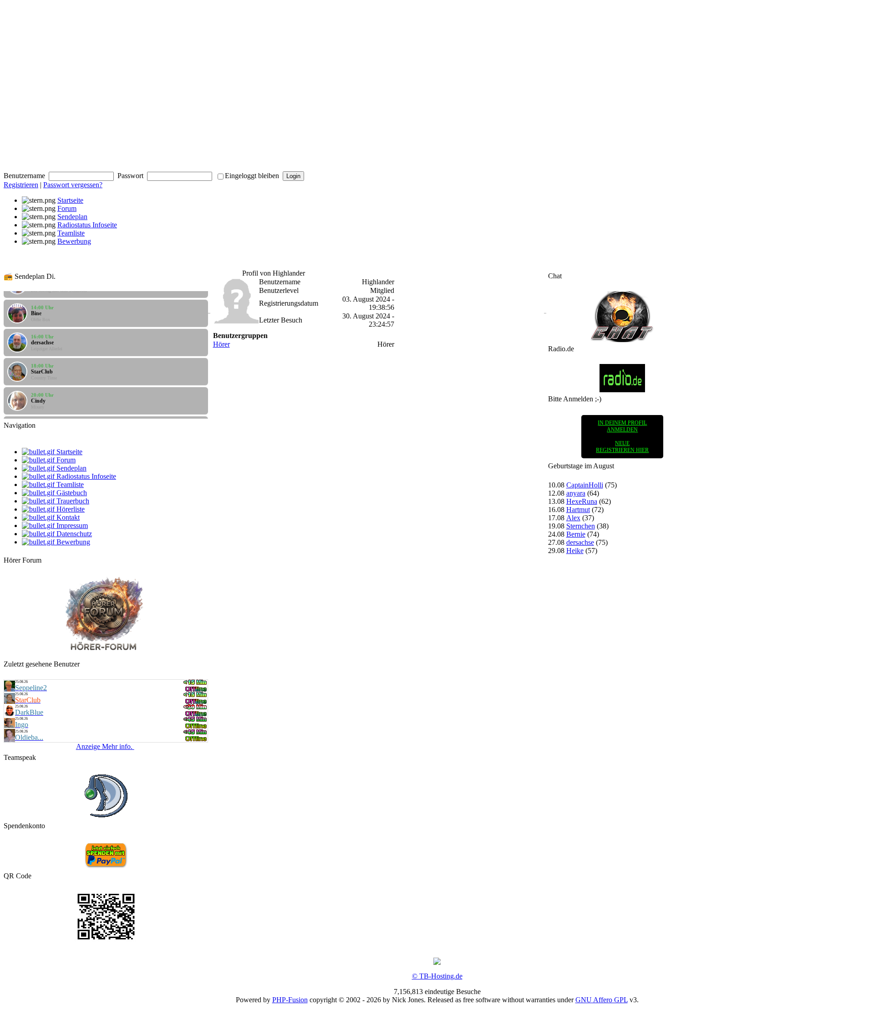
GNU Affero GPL (601, 1000)
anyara (575, 493)
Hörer (221, 344)
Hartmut (578, 509)
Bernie (575, 534)
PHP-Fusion (290, 1000)
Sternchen (580, 526)
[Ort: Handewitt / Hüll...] (9, 701)
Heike (575, 550)
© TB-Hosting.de (437, 976)
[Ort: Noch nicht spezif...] (9, 689)
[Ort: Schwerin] (9, 725)
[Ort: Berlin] (9, 739)
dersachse (580, 542)
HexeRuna (581, 501)
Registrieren (21, 185)
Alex (573, 518)
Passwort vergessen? (72, 185)
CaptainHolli (584, 485)
